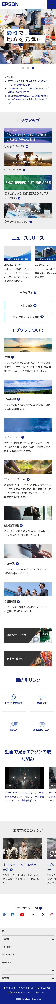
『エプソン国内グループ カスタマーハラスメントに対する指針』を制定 (28, 83)
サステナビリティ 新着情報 (25, 317)
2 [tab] (28, 67)
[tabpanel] (28, 36)
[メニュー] (51, 4)
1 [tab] (22, 67)
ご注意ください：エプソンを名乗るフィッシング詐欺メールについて (28, 90)
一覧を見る (26, 292)
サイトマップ (10, 988)
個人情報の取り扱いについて (21, 992)
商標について (41, 992)
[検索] (43, 4)
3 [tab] (33, 67)
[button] (28, 931)
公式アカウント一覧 (26, 908)
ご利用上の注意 (44, 988)
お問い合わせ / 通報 (26, 988)
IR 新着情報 (26, 305)
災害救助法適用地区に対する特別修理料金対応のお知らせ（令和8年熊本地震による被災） (28, 97)
